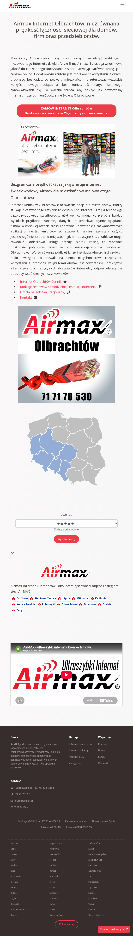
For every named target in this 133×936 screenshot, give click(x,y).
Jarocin (14, 887)
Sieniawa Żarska (45, 598)
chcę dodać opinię (68, 529)
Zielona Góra (94, 843)
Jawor (52, 904)
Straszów (90, 604)
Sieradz (52, 871)
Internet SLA (76, 756)
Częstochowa (55, 843)
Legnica (14, 854)
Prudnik (91, 909)
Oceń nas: (66, 514)
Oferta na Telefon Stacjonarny (42, 292)
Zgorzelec (92, 887)
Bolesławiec (16, 876)
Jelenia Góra (54, 854)
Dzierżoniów (93, 882)
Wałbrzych (54, 849)
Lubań (52, 909)
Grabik (107, 604)
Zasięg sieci (75, 763)
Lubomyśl (48, 604)
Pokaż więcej (66, 924)
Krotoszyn (54, 893)
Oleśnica (14, 882)
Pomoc (102, 750)
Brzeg (52, 882)
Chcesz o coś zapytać (113, 929)
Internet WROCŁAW (51, 827)
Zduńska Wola (94, 871)
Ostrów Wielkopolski (97, 854)
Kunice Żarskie (26, 604)
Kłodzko (92, 893)
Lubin (13, 860)
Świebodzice (16, 904)
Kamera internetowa (76, 821)
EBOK (101, 756)
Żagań (13, 898)
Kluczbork (92, 898)
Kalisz (91, 849)
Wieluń (91, 904)
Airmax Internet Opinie (103, 821)
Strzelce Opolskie (95, 915)
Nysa (13, 871)
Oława (52, 887)
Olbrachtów (69, 604)
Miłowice (82, 598)
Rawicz (14, 915)
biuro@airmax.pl (23, 800)
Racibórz (53, 865)
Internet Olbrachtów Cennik (41, 281)
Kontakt (26, 297)
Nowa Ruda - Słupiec (19, 909)
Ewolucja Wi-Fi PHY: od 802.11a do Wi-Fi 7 (39, 821)
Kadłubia (101, 598)
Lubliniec (53, 898)
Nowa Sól (53, 876)
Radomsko (93, 865)
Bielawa (14, 893)
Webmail (103, 763)
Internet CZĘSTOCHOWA (79, 827)
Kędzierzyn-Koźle (95, 860)
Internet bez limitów (80, 744)
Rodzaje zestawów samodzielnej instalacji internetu (58, 287)
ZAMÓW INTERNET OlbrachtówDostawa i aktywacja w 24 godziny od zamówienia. (67, 110)
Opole (13, 849)
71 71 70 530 (22, 794)
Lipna (66, 598)
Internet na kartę (78, 750)
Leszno (52, 860)
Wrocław (14, 843)
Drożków (22, 598)
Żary (19, 610)
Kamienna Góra (56, 915)
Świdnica (14, 865)
